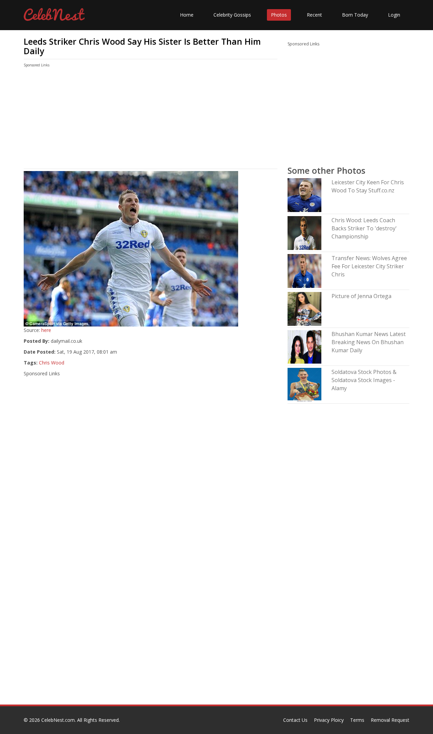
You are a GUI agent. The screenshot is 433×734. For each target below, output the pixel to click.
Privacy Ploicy (329, 720)
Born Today (355, 15)
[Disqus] (150, 617)
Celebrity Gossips (232, 15)
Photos (279, 15)
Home (186, 15)
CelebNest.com (58, 720)
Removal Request (390, 720)
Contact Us (295, 720)
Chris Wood (51, 362)
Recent (314, 15)
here (46, 330)
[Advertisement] (150, 119)
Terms (357, 720)
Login (394, 15)
